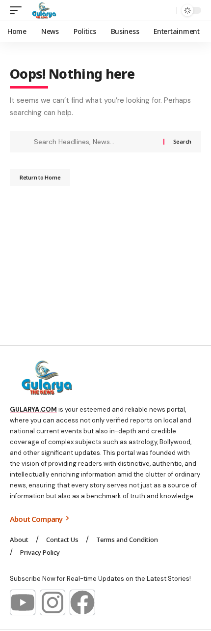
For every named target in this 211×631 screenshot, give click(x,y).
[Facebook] (82, 602)
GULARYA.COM (33, 409)
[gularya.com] (42, 10)
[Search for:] (94, 141)
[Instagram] (52, 602)
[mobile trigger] (18, 10)
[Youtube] (22, 602)
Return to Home (40, 177)
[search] (166, 10)
